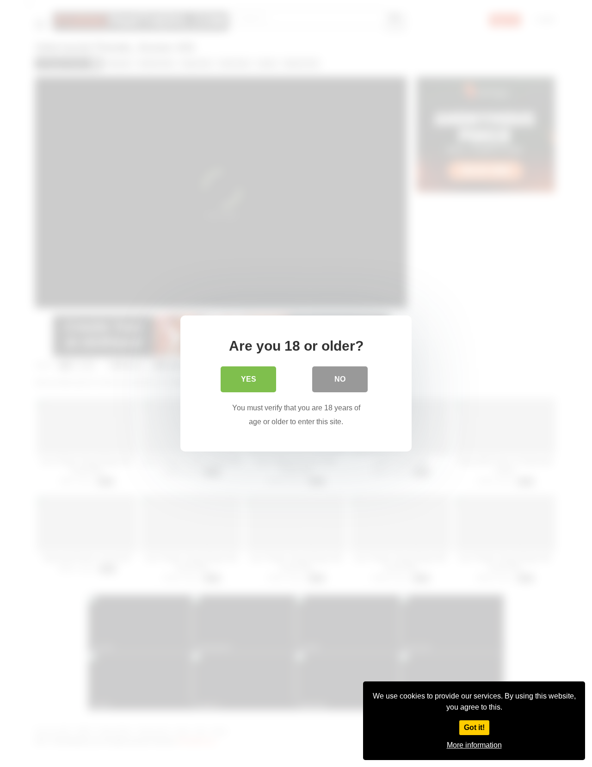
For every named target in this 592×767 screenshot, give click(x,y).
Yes (248, 379)
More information (474, 745)
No (339, 379)
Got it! (474, 727)
